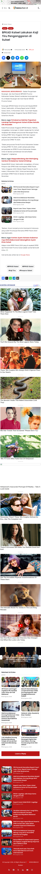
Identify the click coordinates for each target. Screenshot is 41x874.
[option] (20, 657)
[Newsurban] (20, 7)
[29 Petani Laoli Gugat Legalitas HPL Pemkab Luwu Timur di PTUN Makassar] (11, 682)
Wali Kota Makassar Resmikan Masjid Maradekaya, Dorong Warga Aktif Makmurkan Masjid (25, 200)
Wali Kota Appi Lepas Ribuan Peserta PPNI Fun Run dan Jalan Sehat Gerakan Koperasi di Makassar (26, 823)
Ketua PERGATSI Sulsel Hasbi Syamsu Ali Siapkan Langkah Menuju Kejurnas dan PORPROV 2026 (26, 842)
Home (5, 24)
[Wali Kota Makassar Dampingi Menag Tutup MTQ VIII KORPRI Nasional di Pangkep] (6, 833)
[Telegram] (14, 278)
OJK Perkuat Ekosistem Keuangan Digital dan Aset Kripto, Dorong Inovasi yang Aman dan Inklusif (29, 741)
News (10, 24)
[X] (6, 278)
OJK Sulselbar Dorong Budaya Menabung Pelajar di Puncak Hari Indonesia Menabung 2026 (9, 741)
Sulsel (10, 28)
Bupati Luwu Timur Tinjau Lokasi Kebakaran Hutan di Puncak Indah (25, 786)
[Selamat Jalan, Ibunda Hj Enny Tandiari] (30, 706)
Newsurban (7, 49)
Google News (25, 255)
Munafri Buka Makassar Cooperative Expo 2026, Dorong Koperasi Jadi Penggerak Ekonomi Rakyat (29, 692)
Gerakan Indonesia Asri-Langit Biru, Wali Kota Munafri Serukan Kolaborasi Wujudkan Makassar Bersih (25, 813)
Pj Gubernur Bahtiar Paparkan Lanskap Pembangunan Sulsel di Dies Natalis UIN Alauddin (20, 122)
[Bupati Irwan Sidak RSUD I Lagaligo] (6, 804)
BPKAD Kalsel (13, 266)
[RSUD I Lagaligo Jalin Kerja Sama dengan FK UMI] (7, 219)
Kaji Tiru (13, 270)
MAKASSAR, (6, 91)
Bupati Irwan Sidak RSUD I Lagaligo (25, 802)
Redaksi (20, 865)
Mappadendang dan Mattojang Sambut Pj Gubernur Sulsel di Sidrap (20, 160)
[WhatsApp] (10, 278)
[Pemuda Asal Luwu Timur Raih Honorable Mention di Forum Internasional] (6, 851)
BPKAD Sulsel (28, 266)
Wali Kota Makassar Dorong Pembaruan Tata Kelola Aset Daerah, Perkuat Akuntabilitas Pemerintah (10, 716)
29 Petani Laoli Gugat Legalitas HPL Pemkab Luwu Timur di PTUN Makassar (9, 691)
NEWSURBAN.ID (16, 91)
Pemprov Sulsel (26, 270)
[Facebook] (3, 278)
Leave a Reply (20, 754)
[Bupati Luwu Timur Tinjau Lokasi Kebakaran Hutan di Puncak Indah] (7, 210)
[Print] (17, 278)
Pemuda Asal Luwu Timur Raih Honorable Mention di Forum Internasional (20, 659)
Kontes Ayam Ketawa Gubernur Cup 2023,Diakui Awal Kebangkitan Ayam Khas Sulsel (20, 240)
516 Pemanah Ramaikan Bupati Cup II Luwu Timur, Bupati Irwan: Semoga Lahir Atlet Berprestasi (26, 189)
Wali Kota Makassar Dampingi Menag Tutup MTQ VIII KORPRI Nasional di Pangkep (24, 832)
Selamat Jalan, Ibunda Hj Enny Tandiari (30, 714)
